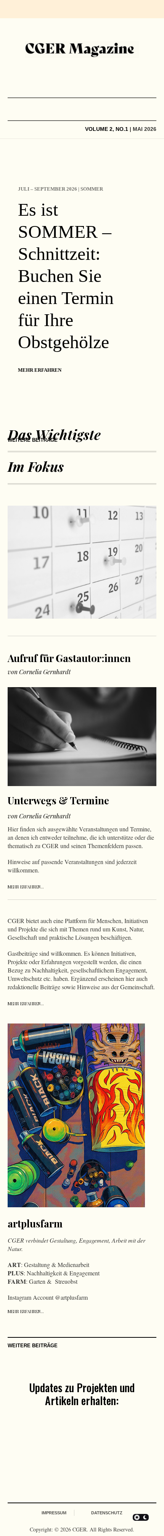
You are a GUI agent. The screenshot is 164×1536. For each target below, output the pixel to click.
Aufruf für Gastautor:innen (69, 658)
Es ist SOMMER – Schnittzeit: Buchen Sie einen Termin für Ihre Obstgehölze (66, 275)
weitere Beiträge (33, 440)
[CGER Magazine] (82, 49)
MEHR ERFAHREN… (26, 887)
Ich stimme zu (64, 1460)
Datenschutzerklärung (88, 1460)
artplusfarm (35, 1223)
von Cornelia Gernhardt (39, 672)
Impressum (54, 1513)
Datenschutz (106, 1513)
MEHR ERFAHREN (39, 370)
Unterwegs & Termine (58, 800)
